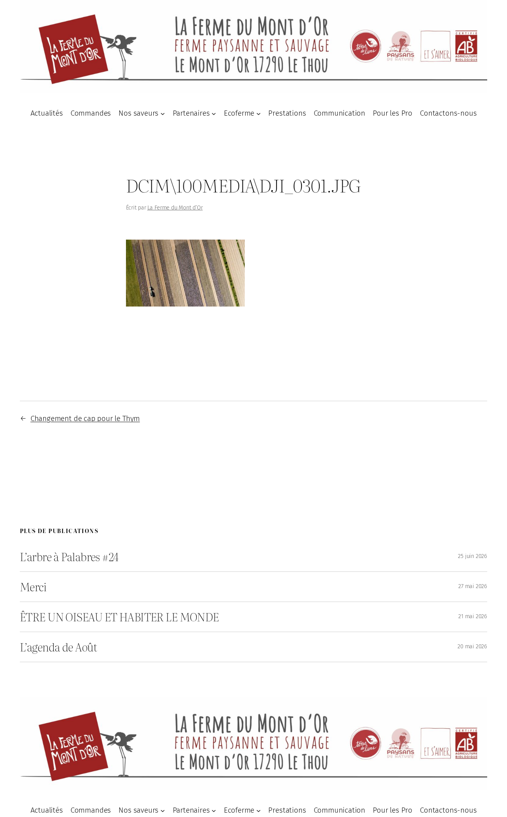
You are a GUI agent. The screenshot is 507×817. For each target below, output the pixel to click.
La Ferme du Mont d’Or (175, 207)
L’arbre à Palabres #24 (69, 557)
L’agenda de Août (58, 647)
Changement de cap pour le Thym (85, 418)
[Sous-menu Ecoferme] (258, 113)
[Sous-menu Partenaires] (214, 113)
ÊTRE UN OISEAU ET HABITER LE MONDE (119, 617)
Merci (33, 587)
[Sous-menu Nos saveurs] (162, 113)
